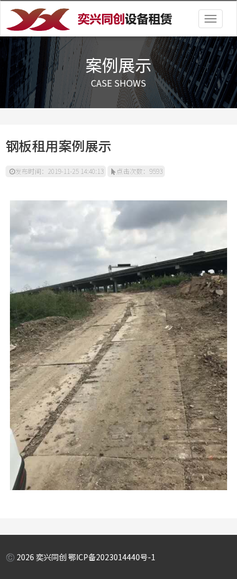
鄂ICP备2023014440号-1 (111, 556)
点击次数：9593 (139, 171)
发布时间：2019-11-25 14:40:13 (59, 171)
